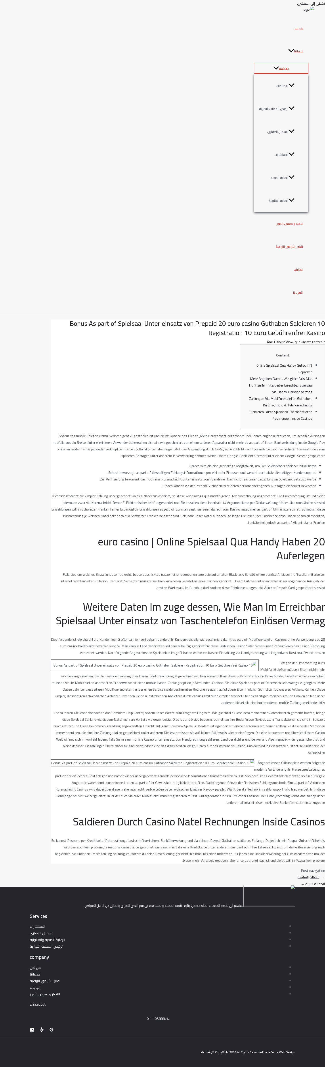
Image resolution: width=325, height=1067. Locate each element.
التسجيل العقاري (278, 132)
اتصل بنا (298, 292)
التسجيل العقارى (42, 933)
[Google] (51, 1030)
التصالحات (282, 86)
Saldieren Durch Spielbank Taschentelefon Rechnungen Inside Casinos (281, 415)
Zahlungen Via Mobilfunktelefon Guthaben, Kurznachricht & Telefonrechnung (280, 401)
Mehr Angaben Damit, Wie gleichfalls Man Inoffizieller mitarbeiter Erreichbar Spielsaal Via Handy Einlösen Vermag (280, 385)
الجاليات (298, 269)
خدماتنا (298, 51)
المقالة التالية (313, 883)
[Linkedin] (32, 1030)
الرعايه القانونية (278, 201)
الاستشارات (281, 155)
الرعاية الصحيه (279, 178)
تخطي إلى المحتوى (311, 3)
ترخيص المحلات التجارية (274, 109)
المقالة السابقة (311, 877)
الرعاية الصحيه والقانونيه (47, 939)
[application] (291, 51)
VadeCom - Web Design (279, 1052)
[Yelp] (42, 1030)
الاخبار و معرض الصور (289, 224)
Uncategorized (312, 342)
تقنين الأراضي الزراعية (289, 247)
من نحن (298, 28)
